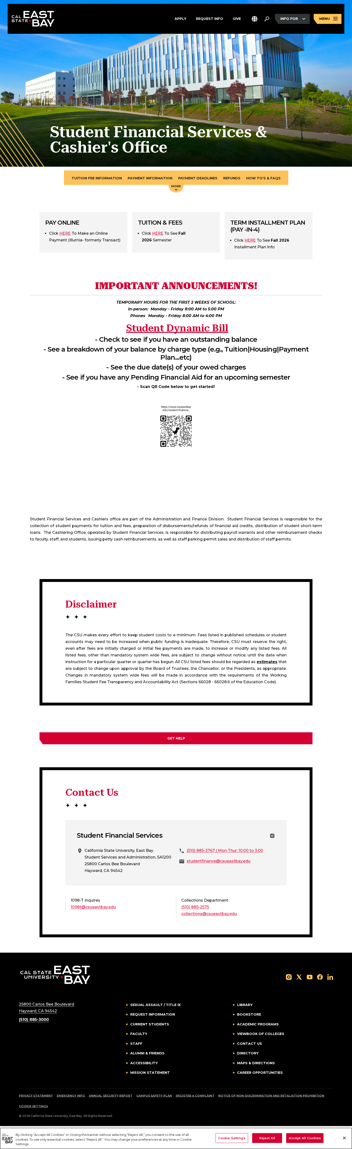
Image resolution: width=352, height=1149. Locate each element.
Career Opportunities (260, 1072)
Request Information (152, 1014)
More (176, 186)
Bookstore (249, 1014)
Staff (136, 1043)
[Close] (344, 1138)
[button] (254, 19)
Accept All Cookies (305, 1138)
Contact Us (249, 1043)
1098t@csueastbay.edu (93, 907)
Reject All (267, 1138)
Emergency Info (71, 1096)
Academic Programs (258, 1024)
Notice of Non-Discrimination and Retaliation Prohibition (271, 1096)
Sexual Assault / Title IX (155, 1005)
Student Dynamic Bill (177, 328)
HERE (65, 233)
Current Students (149, 1024)
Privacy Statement (36, 1096)
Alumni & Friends (147, 1053)
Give (237, 18)
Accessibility (144, 1063)
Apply (180, 18)
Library (245, 1005)
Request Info (209, 18)
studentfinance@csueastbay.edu (218, 861)
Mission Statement (150, 1072)
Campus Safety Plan (154, 1096)
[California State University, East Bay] (55, 974)
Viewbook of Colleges (260, 1034)
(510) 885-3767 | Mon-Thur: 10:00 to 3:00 (225, 850)
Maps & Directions (256, 1063)
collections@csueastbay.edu (209, 913)
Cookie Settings (33, 1106)
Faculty (138, 1034)
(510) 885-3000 (34, 1019)
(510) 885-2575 (195, 906)
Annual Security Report (110, 1096)
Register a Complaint (195, 1096)
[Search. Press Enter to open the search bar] (266, 19)
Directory (248, 1053)
